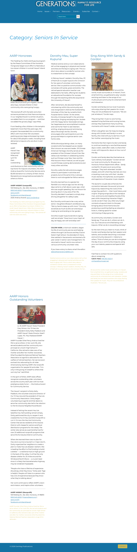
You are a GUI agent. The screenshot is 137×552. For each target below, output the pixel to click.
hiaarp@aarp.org (29, 190)
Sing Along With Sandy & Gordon (108, 57)
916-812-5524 (107, 259)
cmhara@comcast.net (100, 261)
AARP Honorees (21, 55)
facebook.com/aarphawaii (21, 195)
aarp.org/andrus (33, 198)
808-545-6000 (16, 190)
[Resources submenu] (70, 11)
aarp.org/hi (15, 193)
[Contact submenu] (99, 11)
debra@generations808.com (62, 252)
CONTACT (122, 546)
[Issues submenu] (50, 11)
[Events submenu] (79, 11)
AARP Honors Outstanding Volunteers (26, 298)
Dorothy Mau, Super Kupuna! (64, 57)
